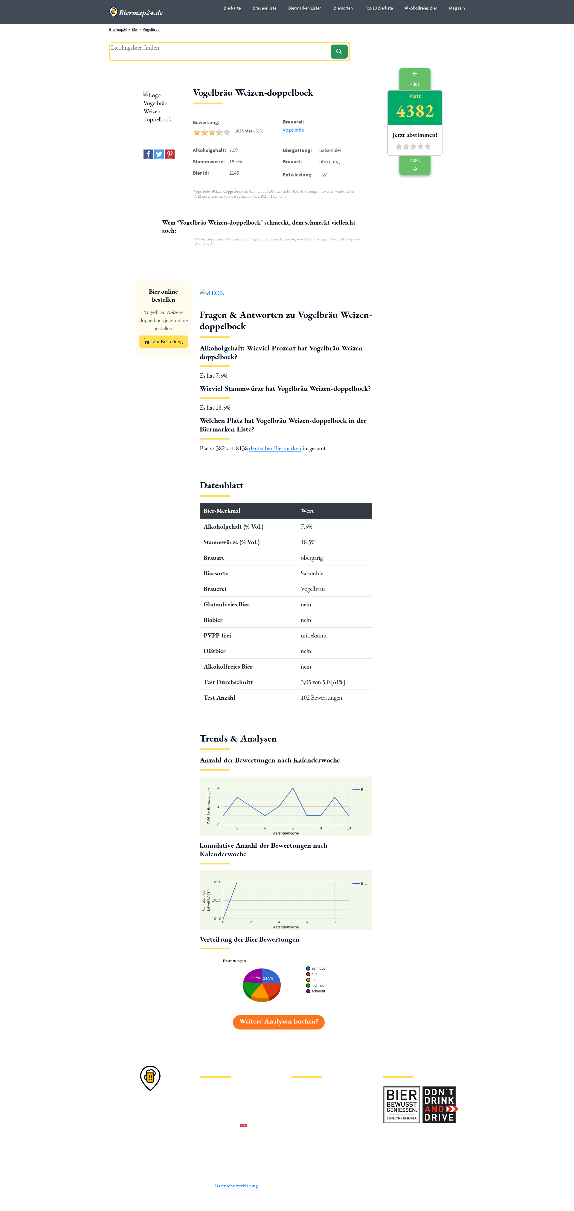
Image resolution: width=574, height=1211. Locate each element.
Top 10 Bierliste (379, 8)
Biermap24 (118, 29)
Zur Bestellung (168, 341)
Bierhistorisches (304, 1135)
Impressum (209, 1097)
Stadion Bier (301, 1116)
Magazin (457, 8)
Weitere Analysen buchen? (278, 1021)
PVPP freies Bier (304, 1125)
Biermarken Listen (305, 8)
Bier (135, 29)
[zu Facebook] (148, 154)
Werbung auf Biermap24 (220, 1125)
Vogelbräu (151, 29)
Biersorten (343, 8)
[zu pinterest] (170, 154)
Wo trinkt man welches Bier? (314, 1145)
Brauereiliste (264, 8)
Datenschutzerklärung (218, 1106)
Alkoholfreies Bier (421, 8)
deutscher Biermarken (275, 448)
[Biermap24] (136, 12)
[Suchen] (339, 52)
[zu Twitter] (159, 154)
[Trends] (323, 174)
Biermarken (301, 1106)
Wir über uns (210, 1116)
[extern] (402, 1089)
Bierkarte (232, 8)
